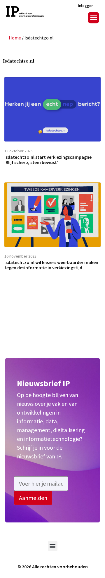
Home (15, 38)
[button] (93, 17)
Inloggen (85, 5)
